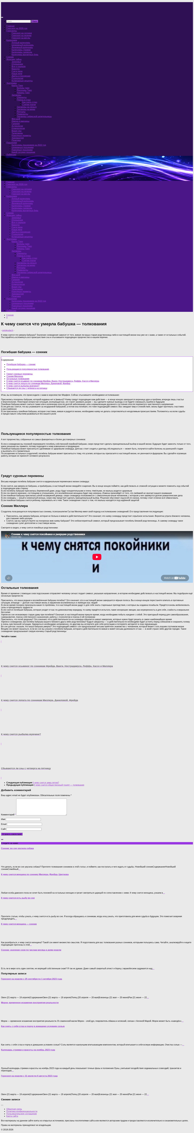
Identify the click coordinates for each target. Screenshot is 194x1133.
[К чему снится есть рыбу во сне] (6, 912)
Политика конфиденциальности (21, 1111)
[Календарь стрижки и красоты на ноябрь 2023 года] (6, 1064)
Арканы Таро (23, 93)
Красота (16, 69)
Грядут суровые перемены (19, 374)
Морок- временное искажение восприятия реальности (30, 1002)
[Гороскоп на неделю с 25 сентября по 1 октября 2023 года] (6, 993)
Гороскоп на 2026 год (16, 28)
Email (3, 824)
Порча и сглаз (23, 100)
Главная (10, 26)
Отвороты (22, 97)
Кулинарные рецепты (22, 81)
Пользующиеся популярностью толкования (27, 369)
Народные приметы (21, 135)
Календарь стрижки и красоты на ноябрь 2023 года (28, 1050)
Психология (17, 78)
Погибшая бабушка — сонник (20, 364)
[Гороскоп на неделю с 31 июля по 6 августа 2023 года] (6, 1090)
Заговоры (16, 95)
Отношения (17, 64)
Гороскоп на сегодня (22, 33)
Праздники (11, 143)
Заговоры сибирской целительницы (34, 116)
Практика (16, 140)
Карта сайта (12, 1116)
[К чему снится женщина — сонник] (6, 938)
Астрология (17, 126)
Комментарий (8, 815)
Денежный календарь (22, 47)
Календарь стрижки (21, 50)
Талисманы (17, 133)
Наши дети (17, 73)
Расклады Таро (24, 90)
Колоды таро (23, 88)
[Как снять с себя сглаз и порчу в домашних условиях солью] (6, 1040)
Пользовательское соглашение (21, 1114)
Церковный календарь (23, 45)
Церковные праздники (23, 147)
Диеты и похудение (21, 76)
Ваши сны (17, 131)
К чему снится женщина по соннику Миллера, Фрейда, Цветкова (35, 874)
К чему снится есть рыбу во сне (18, 898)
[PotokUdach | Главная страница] (29, 12)
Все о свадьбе (19, 66)
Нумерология (18, 128)
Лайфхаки (11, 154)
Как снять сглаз (29, 102)
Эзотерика (11, 83)
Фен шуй (16, 119)
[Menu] (2, 17)
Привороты (22, 114)
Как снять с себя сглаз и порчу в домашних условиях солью (33, 1026)
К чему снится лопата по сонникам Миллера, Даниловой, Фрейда (38, 383)
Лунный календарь (21, 43)
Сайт (3, 829)
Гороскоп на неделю (21, 35)
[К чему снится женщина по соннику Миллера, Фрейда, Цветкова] (6, 888)
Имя (3, 819)
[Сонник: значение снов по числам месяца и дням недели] (6, 964)
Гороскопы (11, 31)
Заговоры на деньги (27, 107)
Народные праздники (22, 150)
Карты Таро (17, 85)
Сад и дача (17, 71)
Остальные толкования (17, 379)
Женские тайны (14, 59)
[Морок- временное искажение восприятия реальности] (6, 1016)
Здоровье (16, 62)
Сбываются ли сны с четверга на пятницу (26, 388)
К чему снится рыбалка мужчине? (22, 386)
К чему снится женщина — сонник (19, 924)
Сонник (10, 57)
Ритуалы (21, 112)
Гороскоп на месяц (21, 38)
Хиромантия (18, 138)
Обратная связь (14, 1109)
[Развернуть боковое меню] (2, 839)
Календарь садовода (22, 52)
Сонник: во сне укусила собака (17, 848)
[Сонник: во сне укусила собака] (6, 862)
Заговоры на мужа (26, 109)
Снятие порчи (29, 104)
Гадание (16, 124)
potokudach (7, 330)
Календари (11, 40)
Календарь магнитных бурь (25, 54)
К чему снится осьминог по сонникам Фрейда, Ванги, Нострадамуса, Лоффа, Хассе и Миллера (52, 381)
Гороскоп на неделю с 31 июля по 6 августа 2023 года (29, 1076)
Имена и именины (20, 121)
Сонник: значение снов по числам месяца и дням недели (31, 950)
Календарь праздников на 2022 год (29, 145)
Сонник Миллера (14, 376)
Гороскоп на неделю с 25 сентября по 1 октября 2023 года (31, 979)
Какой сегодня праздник (23, 152)
